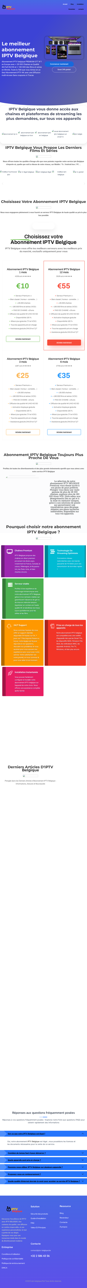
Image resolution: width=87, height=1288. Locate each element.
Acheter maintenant (23, 339)
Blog (72, 4)
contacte (81, 9)
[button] (2, 183)
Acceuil (65, 4)
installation (80, 4)
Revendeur (72, 9)
